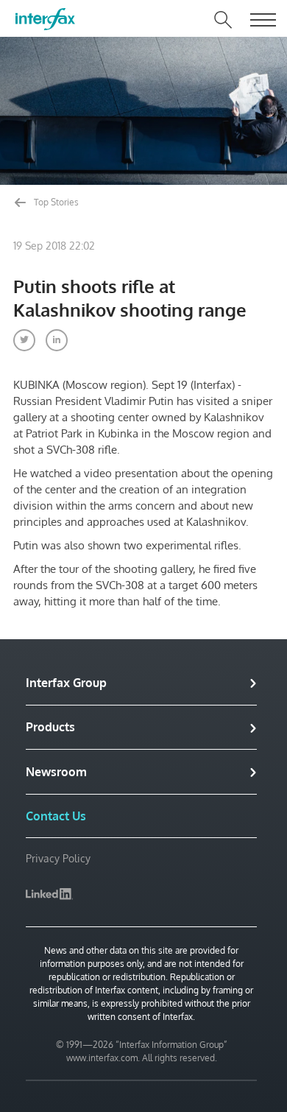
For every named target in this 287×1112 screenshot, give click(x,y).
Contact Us (56, 816)
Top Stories (55, 202)
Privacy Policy (58, 858)
